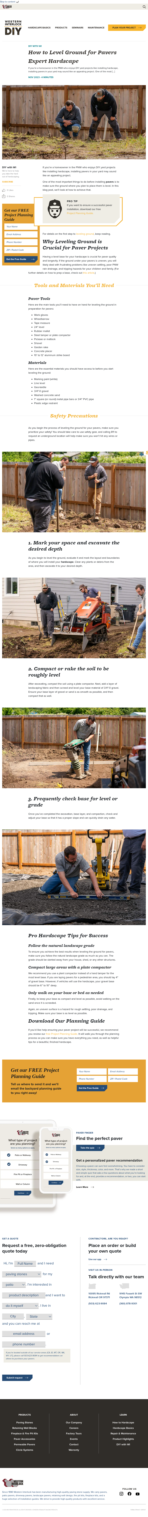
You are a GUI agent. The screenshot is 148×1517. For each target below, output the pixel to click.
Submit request (14, 1377)
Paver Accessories (24, 1439)
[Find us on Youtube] (137, 1493)
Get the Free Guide (16, 259)
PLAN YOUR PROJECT (124, 27)
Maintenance (96, 27)
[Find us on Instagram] (121, 1493)
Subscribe (7, 182)
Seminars (77, 27)
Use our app (94, 1259)
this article (88, 272)
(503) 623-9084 (97, 1303)
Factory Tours (74, 1433)
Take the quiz (87, 1147)
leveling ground (85, 233)
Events (74, 1439)
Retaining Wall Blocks (24, 1428)
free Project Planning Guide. (62, 1033)
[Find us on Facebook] (129, 1493)
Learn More (82, 1187)
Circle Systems (24, 1450)
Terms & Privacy (135, 1510)
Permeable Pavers (24, 1444)
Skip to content (8, 1)
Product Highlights (123, 1439)
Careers (73, 1428)
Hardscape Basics (39, 27)
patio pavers (8, 1495)
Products (61, 27)
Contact (73, 1444)
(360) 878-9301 (128, 1303)
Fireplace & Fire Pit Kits (24, 1433)
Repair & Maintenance (123, 1433)
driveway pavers (24, 1495)
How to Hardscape (123, 1422)
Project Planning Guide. (80, 213)
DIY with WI (123, 1444)
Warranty (74, 1450)
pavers (103, 1492)
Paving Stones (24, 1422)
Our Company (74, 1422)
